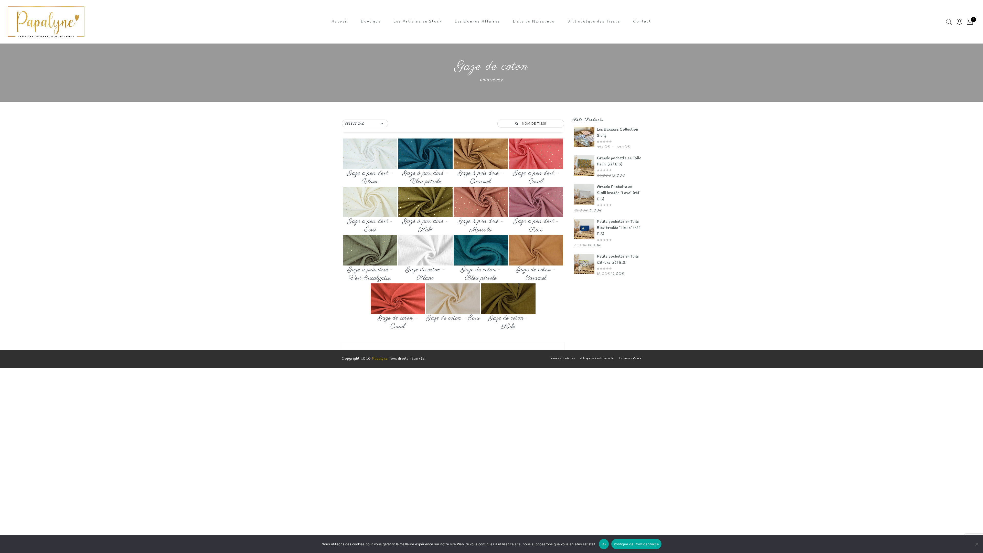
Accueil (340, 21)
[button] (365, 123)
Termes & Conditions (562, 358)
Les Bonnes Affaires (477, 21)
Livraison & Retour (630, 358)
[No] (976, 544)
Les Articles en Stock (418, 21)
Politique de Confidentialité (597, 358)
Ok (604, 544)
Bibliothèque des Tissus (594, 21)
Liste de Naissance (534, 21)
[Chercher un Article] (949, 22)
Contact (642, 21)
